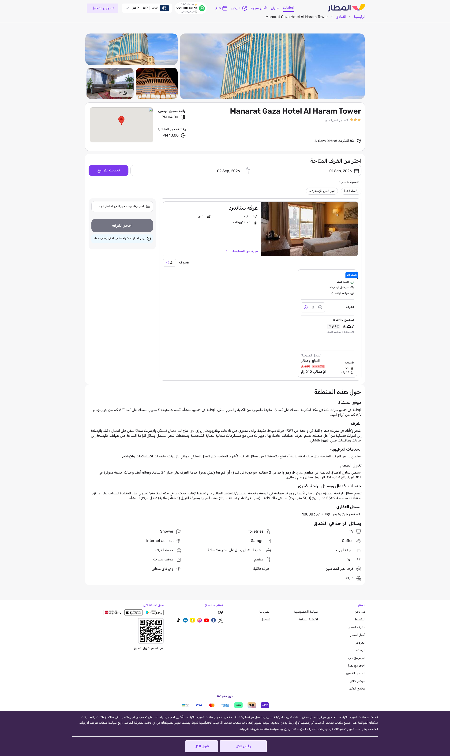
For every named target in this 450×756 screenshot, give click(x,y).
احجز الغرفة (122, 225)
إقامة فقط (351, 191)
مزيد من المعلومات (244, 251)
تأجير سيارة (259, 8)
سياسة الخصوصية (306, 612)
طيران (275, 8)
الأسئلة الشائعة (308, 620)
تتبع (218, 8)
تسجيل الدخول (102, 8)
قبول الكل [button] (202, 746)
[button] (121, 120)
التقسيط (360, 620)
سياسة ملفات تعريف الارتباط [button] (259, 729)
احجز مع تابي (356, 658)
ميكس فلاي (357, 681)
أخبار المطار (357, 635)
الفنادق (341, 17)
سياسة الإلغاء (342, 293)
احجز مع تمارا (356, 666)
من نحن (360, 612)
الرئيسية (359, 17)
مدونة (357, 627)
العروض (360, 643)
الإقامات (288, 8)
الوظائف (360, 650)
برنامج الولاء (357, 689)
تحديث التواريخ (109, 170)
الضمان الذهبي (355, 673)
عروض (236, 8)
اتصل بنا (264, 612)
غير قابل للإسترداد (322, 191)
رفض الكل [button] (243, 746)
